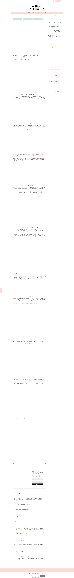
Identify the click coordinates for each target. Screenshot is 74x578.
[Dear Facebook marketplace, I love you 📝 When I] (59, 64)
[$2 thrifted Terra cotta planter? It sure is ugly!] (50, 59)
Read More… (50, 39)
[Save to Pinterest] (1, 292)
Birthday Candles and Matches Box (57, 91)
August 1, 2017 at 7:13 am (22, 505)
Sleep (28, 187)
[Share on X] (1, 290)
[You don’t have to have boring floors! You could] (55, 64)
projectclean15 (41, 341)
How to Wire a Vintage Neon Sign (57, 81)
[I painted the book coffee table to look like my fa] (55, 55)
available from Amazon (32, 380)
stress (15, 161)
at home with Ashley (37, 7)
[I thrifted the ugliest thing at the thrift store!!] (55, 59)
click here (41, 577)
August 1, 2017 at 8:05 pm (21, 541)
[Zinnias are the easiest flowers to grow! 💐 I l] (50, 64)
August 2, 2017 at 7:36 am (24, 556)
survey (14, 187)
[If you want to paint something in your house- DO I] (50, 55)
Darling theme (37, 569)
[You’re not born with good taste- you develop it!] (59, 59)
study (14, 229)
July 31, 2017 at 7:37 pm (21, 494)
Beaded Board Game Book (51, 81)
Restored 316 (46, 569)
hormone (18, 161)
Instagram (39, 96)
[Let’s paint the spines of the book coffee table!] (59, 55)
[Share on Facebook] (1, 288)
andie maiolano (20, 540)
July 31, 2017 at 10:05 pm (21, 517)
